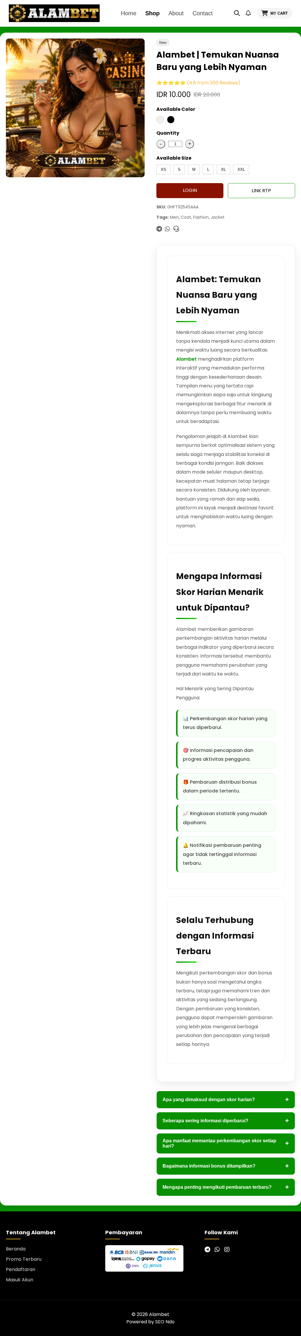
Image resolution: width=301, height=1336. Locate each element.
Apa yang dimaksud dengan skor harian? (226, 1099)
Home (128, 13)
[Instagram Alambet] (227, 1249)
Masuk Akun (19, 1279)
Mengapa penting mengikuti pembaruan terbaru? (226, 1187)
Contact (203, 13)
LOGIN (190, 190)
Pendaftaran (20, 1269)
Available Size (173, 158)
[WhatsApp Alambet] (217, 1249)
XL (223, 169)
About (176, 13)
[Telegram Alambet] (207, 1249)
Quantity (167, 133)
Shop (152, 13)
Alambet (186, 359)
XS (163, 169)
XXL (241, 169)
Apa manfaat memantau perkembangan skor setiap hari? (226, 1143)
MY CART (279, 13)
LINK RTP (261, 190)
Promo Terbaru (23, 1259)
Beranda (16, 1248)
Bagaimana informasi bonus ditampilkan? (226, 1166)
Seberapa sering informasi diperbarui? (226, 1120)
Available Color (175, 109)
